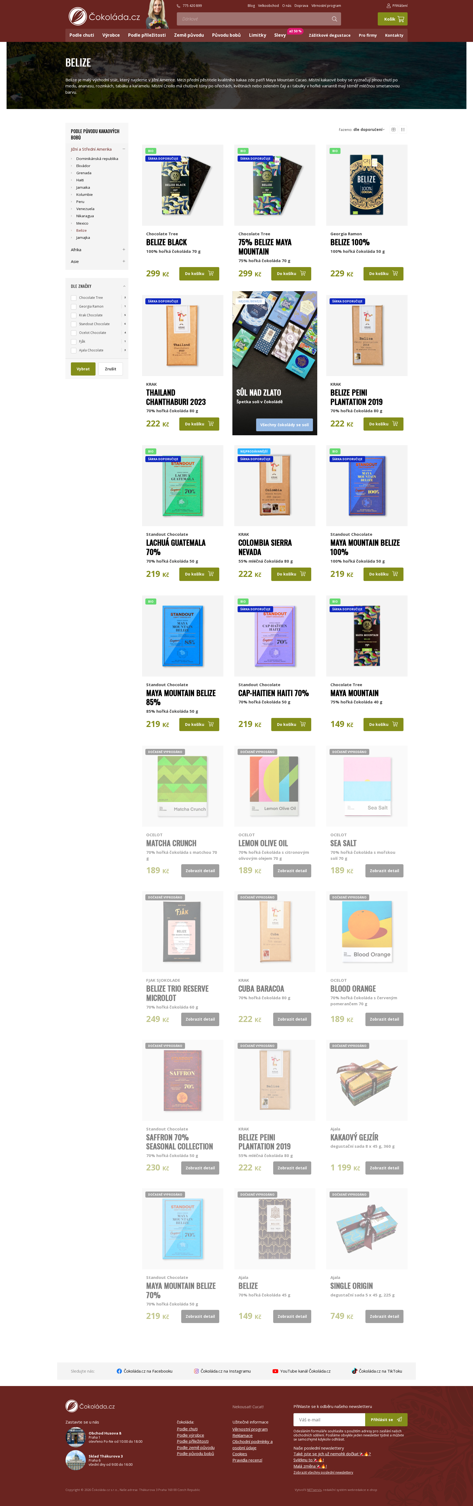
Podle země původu (196, 1447)
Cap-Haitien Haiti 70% (273, 692)
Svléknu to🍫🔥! (308, 1459)
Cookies (239, 1453)
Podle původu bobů (195, 1453)
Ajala (335, 1129)
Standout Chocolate (167, 534)
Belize (248, 1285)
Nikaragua (85, 215)
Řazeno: (360, 129)
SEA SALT (343, 842)
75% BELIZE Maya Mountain (265, 246)
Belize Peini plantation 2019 (356, 397)
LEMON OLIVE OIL (263, 842)
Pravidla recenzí (247, 1460)
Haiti (80, 179)
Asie (75, 261)
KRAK (151, 384)
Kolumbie (84, 194)
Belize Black (166, 241)
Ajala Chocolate (91, 350)
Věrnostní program (250, 1429)
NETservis (314, 1490)
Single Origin (351, 1285)
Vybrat (83, 368)
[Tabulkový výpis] (394, 129)
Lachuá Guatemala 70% (176, 547)
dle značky (81, 286)
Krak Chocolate (91, 315)
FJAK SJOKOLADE (163, 980)
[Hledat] (334, 18)
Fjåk (82, 341)
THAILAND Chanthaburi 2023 (176, 397)
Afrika (76, 249)
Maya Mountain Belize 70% (181, 1290)
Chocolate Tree (162, 233)
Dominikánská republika (97, 158)
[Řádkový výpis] (403, 129)
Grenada (83, 172)
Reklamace (242, 1435)
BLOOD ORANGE (353, 988)
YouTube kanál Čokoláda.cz (305, 1371)
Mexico (82, 223)
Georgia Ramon (346, 233)
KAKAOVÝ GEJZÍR (354, 1137)
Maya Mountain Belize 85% (181, 697)
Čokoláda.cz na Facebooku (147, 1371)
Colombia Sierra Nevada (265, 547)
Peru (80, 201)
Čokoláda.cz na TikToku (380, 1371)
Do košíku (195, 273)
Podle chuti (187, 1428)
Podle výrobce (190, 1435)
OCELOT (154, 834)
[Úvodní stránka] (104, 16)
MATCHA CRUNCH (171, 842)
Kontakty (394, 35)
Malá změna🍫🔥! (310, 1466)
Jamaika (83, 187)
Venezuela (85, 208)
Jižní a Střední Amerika (91, 149)
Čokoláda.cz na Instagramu (225, 1371)
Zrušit (110, 368)
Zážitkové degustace (330, 35)
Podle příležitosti (193, 1441)
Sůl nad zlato (258, 392)
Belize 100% (350, 241)
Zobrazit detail (200, 870)
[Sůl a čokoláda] (275, 335)
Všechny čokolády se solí (284, 424)
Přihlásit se (382, 1419)
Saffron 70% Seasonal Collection (179, 1142)
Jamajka (83, 237)
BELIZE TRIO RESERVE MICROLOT (177, 993)
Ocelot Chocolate (92, 332)
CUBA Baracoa (261, 988)
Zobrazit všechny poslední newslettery (323, 1472)
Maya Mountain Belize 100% (365, 547)
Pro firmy (368, 35)
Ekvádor (83, 165)
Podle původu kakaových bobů (95, 134)
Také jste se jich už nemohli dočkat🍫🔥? (332, 1453)
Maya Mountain (354, 692)
